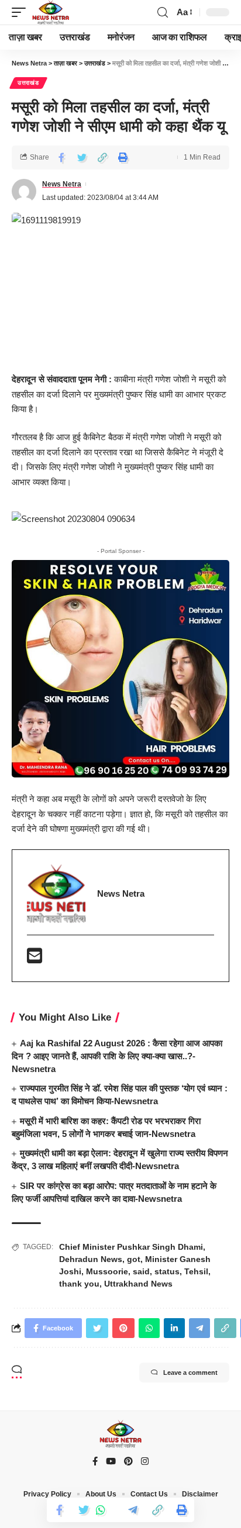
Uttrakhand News (138, 1283)
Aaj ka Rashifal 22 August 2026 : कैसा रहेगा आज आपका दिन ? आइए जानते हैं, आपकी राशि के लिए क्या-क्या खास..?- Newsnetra (117, 1056)
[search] (162, 13)
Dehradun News (90, 1259)
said (141, 1271)
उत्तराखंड (28, 82)
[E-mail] (34, 959)
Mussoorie (107, 1271)
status (167, 1271)
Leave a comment (190, 1372)
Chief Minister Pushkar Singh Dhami (131, 1247)
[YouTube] (111, 1462)
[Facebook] (95, 1462)
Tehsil (196, 1271)
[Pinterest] (128, 1462)
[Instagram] (145, 1462)
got (133, 1259)
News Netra (61, 184)
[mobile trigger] (22, 12)
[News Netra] (51, 12)
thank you (79, 1283)
